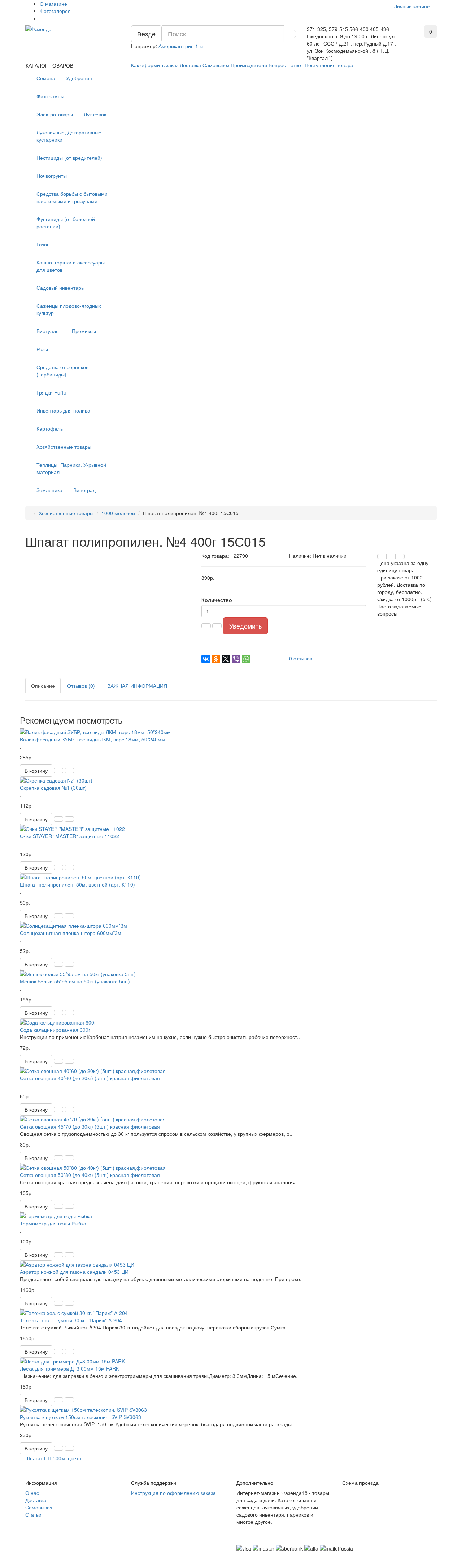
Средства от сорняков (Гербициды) (62, 370)
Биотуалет (48, 331)
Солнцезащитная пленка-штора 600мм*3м (70, 932)
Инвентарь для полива (63, 410)
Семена (45, 78)
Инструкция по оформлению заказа (173, 1492)
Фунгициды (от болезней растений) (65, 222)
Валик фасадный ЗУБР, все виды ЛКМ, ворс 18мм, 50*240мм (92, 739)
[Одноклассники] (216, 659)
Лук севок (95, 114)
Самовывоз (215, 65)
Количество (216, 599)
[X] (226, 659)
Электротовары (54, 114)
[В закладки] (391, 556)
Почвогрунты (51, 175)
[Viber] (236, 659)
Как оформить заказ (154, 65)
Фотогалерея (55, 10)
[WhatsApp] (246, 659)
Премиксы (84, 331)
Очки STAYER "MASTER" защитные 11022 (69, 836)
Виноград (84, 489)
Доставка (190, 65)
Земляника (49, 489)
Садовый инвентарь (60, 287)
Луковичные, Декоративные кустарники (68, 136)
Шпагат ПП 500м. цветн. (54, 1458)
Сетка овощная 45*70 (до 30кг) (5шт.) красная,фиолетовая (90, 1126)
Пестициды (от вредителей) (69, 157)
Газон (43, 244)
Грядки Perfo (51, 392)
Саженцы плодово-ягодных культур (68, 309)
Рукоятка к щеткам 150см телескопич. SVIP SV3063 (80, 1416)
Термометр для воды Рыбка (53, 1223)
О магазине (53, 3)
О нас (32, 1492)
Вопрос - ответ (286, 65)
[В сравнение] (400, 556)
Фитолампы (50, 96)
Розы (42, 349)
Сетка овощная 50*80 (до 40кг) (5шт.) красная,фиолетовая (90, 1174)
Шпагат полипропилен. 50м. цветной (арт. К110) (77, 884)
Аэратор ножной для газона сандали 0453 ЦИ (74, 1271)
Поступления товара (329, 65)
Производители (249, 65)
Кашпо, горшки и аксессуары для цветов (70, 266)
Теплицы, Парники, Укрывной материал (71, 468)
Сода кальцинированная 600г (55, 1029)
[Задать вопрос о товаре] (382, 556)
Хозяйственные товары (63, 446)
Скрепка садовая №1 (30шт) (53, 787)
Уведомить (245, 625)
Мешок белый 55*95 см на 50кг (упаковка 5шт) (75, 981)
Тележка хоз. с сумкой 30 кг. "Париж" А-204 (71, 1320)
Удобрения (79, 78)
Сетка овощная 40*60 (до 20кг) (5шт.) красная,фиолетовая (90, 1078)
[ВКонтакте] (205, 659)
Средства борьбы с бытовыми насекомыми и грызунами (72, 197)
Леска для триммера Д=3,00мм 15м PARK (69, 1368)
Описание (43, 685)
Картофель (49, 428)
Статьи (33, 1514)
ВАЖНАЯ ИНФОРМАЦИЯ (137, 685)
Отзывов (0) (81, 685)
